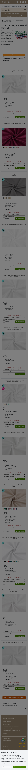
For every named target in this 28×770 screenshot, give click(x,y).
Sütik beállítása (6, 767)
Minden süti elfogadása (19, 767)
